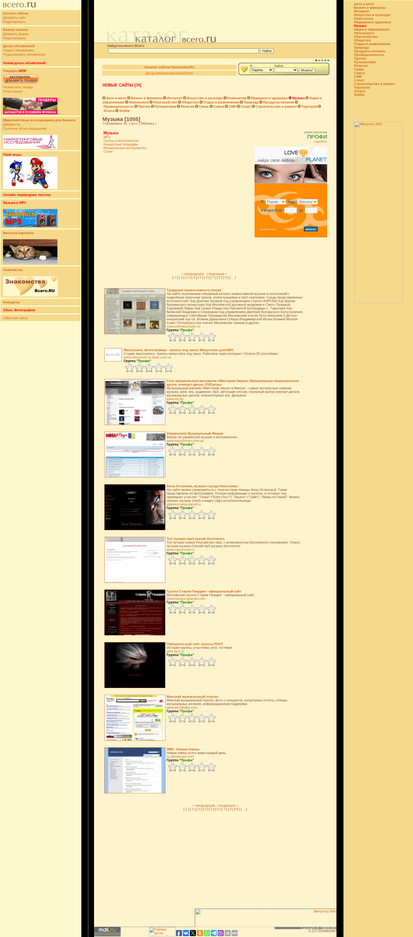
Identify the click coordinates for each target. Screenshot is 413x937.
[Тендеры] (30, 113)
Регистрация (12, 91)
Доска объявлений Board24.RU (169, 73)
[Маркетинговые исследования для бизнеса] (30, 147)
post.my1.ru (175, 651)
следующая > (217, 274)
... (232, 277)
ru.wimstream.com (180, 756)
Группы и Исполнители (120, 140)
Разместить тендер (18, 87)
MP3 (106, 137)
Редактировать (14, 22)
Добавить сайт (14, 17)
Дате (134, 123)
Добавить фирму (16, 34)
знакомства (268, 229)
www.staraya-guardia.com (186, 598)
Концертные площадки (120, 144)
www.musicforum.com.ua (185, 440)
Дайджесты (11, 124)
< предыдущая (192, 274)
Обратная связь (15, 318)
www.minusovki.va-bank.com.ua (147, 357)
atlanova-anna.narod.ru (184, 504)
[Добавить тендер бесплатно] (20, 84)
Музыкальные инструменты (124, 148)
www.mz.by (175, 399)
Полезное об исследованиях (25, 128)
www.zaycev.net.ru (180, 549)
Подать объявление (18, 50)
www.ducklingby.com (182, 707)
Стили (108, 151)
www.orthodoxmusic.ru (183, 326)
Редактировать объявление (24, 54)
